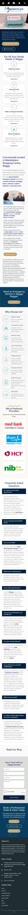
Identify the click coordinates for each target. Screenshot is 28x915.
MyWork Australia (11, 910)
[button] (3, 3)
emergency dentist (9, 179)
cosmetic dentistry (9, 181)
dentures (11, 184)
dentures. (11, 217)
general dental (13, 177)
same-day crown (15, 186)
